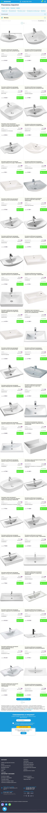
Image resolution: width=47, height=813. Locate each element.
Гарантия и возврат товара (7, 780)
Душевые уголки (5, 767)
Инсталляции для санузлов (30, 767)
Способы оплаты (5, 779)
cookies (27, 730)
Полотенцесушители (28, 765)
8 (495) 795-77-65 (27, 1)
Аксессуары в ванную (29, 764)
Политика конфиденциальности (8, 782)
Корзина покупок (28, 776)
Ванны (2, 764)
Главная (3, 8)
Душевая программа (28, 762)
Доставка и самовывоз (6, 777)
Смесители (26, 761)
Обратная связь (27, 779)
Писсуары (3, 772)
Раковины (26, 759)
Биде (2, 770)
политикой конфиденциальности (26, 724)
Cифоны (25, 769)
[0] (42, 2)
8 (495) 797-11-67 (30, 789)
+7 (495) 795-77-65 (29, 709)
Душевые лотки (27, 770)
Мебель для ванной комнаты (8, 762)
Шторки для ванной (5, 765)
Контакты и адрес (5, 776)
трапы (33, 770)
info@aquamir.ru (30, 777)
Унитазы (3, 768)
